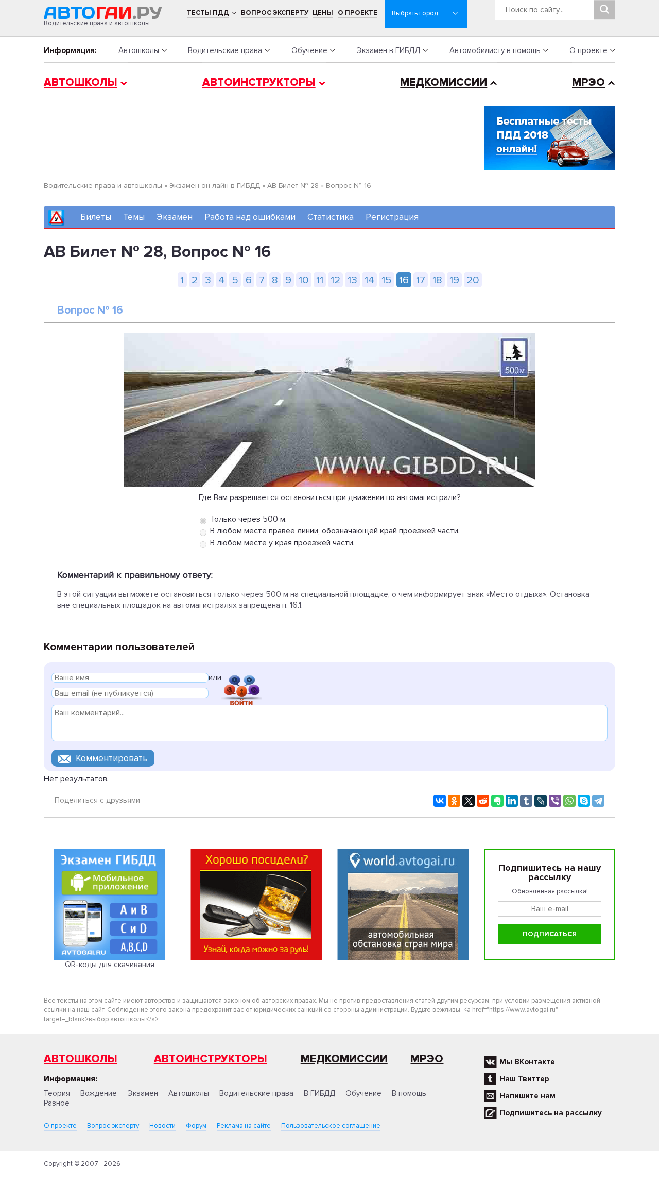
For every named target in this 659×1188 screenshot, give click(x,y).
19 (454, 279)
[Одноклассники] (454, 801)
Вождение (98, 1093)
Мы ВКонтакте (527, 1061)
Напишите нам (527, 1095)
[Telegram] (598, 801)
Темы (134, 217)
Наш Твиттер (524, 1078)
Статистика (330, 217)
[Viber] (555, 801)
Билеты (95, 217)
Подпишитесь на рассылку (550, 1112)
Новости (162, 1126)
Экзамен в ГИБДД (388, 50)
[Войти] (241, 679)
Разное (57, 1103)
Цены (323, 13)
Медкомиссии (443, 82)
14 (369, 279)
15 (386, 279)
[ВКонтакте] (439, 801)
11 (319, 279)
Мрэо (426, 1059)
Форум (196, 1126)
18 (437, 279)
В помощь (409, 1093)
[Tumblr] (526, 801)
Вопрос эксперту (274, 13)
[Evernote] (497, 801)
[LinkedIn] (512, 801)
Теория (57, 1093)
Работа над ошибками (250, 217)
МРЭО (588, 82)
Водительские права (225, 50)
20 (472, 279)
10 (304, 279)
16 (404, 279)
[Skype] (584, 801)
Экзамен (175, 217)
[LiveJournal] (540, 801)
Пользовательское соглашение (330, 1126)
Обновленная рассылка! (550, 891)
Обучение (309, 50)
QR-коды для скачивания (109, 964)
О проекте (357, 13)
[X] (468, 801)
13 (352, 279)
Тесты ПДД (208, 13)
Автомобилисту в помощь (495, 50)
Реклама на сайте (244, 1126)
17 (420, 279)
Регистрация (392, 217)
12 (335, 279)
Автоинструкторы (259, 82)
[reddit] (483, 801)
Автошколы (138, 50)
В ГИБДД (319, 1093)
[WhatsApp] (569, 801)
